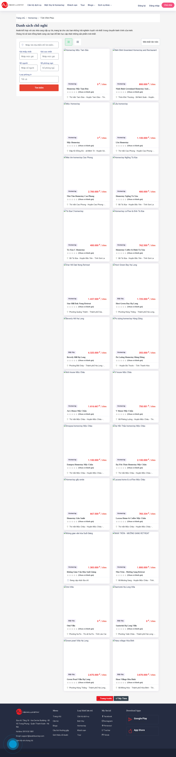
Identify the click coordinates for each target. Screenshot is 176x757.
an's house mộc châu (77, 411)
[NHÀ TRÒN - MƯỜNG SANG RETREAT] (136, 547)
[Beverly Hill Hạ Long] (87, 332)
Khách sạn (72, 5)
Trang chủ (20, 18)
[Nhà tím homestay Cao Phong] (87, 171)
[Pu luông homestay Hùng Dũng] (136, 332)
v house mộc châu (124, 411)
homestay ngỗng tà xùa (127, 196)
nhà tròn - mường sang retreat (130, 572)
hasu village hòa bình (126, 679)
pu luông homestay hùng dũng (130, 357)
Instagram (108, 721)
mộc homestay (73, 142)
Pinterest (108, 726)
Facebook (108, 716)
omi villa (71, 626)
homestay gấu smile (76, 518)
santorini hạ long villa (126, 626)
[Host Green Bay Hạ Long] (136, 278)
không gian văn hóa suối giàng (81, 572)
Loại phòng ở (25, 75)
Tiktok (106, 735)
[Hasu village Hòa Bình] (136, 654)
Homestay (32, 18)
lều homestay (122, 142)
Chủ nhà (168, 5)
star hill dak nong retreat (79, 303)
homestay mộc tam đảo (78, 89)
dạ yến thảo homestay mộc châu (131, 464)
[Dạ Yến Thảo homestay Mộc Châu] (136, 439)
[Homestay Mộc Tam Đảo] (87, 64)
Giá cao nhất (46, 52)
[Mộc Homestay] (87, 117)
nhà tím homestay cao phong (80, 196)
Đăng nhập (154, 6)
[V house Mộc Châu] (136, 386)
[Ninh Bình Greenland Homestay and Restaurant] (136, 64)
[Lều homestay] (136, 117)
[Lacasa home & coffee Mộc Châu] (136, 493)
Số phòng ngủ (47, 63)
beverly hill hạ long (76, 357)
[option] (87, 64)
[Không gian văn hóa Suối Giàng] (87, 547)
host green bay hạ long (127, 303)
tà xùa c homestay (76, 250)
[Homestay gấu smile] (87, 493)
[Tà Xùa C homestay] (87, 225)
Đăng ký (142, 6)
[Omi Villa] (87, 601)
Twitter (107, 730)
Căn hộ (55, 721)
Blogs (90, 5)
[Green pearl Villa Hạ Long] (87, 654)
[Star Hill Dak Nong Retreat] (87, 278)
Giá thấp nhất (25, 52)
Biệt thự (80, 721)
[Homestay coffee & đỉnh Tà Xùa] (136, 225)
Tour (82, 5)
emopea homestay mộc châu (80, 464)
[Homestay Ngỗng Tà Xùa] (136, 171)
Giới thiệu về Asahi (60, 735)
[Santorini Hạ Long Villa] (136, 601)
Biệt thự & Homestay (54, 5)
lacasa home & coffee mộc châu (131, 518)
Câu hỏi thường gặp (61, 730)
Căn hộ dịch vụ (34, 5)
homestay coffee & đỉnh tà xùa (130, 250)
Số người (23, 63)
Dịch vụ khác (104, 5)
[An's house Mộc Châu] (87, 386)
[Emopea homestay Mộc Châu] (87, 439)
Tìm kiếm (39, 88)
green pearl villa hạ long (78, 679)
